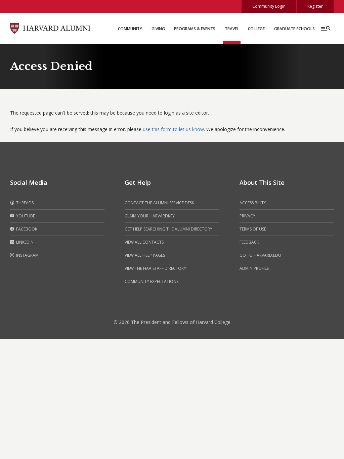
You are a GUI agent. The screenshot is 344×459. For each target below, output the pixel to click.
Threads (24, 203)
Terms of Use (253, 229)
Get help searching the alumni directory (168, 229)
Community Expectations (151, 281)
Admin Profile (254, 268)
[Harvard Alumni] (50, 27)
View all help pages (145, 255)
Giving (158, 29)
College (256, 29)
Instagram (27, 255)
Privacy (247, 216)
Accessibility (253, 203)
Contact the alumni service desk (159, 203)
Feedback (249, 242)
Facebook (26, 229)
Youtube (25, 216)
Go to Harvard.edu (260, 255)
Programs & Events (194, 29)
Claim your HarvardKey (150, 216)
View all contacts (144, 242)
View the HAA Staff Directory (155, 268)
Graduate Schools (294, 29)
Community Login (269, 6)
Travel (232, 29)
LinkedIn (24, 242)
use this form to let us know (173, 129)
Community (130, 29)
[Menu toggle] (325, 28)
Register (315, 6)
